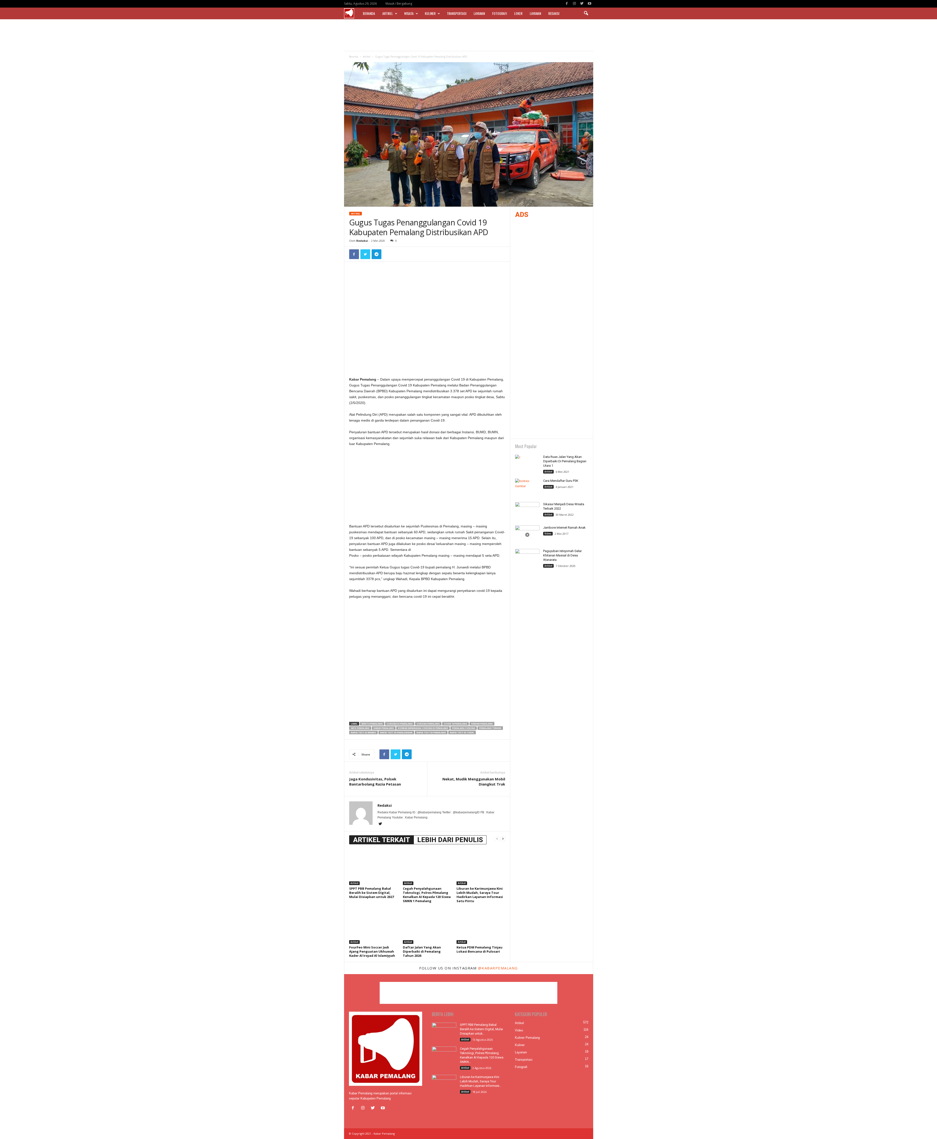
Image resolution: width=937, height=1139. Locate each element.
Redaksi (553, 13)
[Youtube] (589, 4)
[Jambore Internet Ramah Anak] (527, 534)
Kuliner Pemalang (527, 1037)
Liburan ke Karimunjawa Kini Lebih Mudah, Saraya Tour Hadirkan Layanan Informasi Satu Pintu (480, 894)
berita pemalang (372, 723)
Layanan (479, 13)
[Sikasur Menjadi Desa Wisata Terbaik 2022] (527, 511)
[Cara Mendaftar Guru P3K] (527, 488)
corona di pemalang (400, 723)
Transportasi (456, 13)
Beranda (369, 13)
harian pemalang (482, 723)
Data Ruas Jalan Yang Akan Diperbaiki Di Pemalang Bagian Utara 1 (564, 461)
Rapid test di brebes (363, 732)
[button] (586, 13)
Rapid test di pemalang (431, 732)
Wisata (409, 13)
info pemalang (360, 728)
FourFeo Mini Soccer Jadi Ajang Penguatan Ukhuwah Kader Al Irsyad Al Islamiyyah (372, 951)
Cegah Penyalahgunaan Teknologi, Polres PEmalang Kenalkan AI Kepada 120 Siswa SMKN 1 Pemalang (427, 894)
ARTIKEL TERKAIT (381, 840)
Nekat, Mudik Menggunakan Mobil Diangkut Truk (473, 781)
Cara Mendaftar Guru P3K (560, 481)
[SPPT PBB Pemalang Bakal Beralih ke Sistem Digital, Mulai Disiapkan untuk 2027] (373, 866)
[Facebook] (567, 4)
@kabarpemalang (498, 968)
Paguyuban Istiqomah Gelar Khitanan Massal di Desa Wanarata (562, 555)
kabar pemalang (384, 728)
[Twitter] (582, 4)
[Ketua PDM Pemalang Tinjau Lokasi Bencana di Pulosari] (481, 925)
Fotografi (499, 13)
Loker (518, 13)
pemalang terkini (490, 728)
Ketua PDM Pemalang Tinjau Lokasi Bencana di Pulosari (479, 949)
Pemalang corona (463, 728)
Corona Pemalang (428, 723)
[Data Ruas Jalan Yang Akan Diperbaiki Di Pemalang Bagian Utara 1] (527, 464)
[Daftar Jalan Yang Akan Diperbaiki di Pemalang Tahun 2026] (427, 925)
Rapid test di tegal (462, 732)
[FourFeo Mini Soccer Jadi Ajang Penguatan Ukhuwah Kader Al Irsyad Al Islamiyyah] (373, 925)
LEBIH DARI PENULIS (450, 840)
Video (547, 533)
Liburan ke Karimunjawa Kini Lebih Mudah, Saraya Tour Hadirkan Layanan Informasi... (480, 1081)
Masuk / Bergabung (399, 3)
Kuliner (430, 13)
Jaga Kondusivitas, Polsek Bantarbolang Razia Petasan (375, 781)
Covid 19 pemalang (455, 723)
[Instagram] (574, 4)
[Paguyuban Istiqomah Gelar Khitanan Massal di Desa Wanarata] (527, 558)
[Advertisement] (468, 35)
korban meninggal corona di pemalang (423, 728)
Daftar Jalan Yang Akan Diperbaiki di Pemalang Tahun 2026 (422, 951)
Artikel (387, 13)
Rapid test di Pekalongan (396, 732)
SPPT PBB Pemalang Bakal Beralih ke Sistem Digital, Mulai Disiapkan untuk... (481, 1029)
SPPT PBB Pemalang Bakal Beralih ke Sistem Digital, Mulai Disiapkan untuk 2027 (371, 892)
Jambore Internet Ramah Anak (564, 527)
